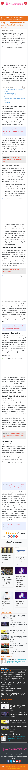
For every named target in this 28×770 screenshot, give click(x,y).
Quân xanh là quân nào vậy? (20, 602)
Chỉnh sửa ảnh (7, 102)
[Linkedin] (14, 761)
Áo (4, 30)
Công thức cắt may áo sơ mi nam (6, 603)
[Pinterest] (20, 761)
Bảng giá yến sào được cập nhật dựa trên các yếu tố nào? (18, 644)
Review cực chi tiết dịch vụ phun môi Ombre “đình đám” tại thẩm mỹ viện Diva (18, 638)
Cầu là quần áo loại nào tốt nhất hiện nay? (20, 559)
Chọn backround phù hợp (10, 93)
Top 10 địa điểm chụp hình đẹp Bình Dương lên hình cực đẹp (18, 650)
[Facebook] (8, 761)
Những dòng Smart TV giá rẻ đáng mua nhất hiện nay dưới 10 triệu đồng (18, 624)
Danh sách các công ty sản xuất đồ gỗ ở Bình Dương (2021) (6, 580)
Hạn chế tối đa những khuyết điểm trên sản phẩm (14, 99)
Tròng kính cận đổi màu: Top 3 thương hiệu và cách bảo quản (18, 631)
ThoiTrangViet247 (6, 17)
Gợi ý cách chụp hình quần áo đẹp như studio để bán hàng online (13, 131)
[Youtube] (17, 761)
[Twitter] (11, 761)
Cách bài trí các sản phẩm (10, 95)
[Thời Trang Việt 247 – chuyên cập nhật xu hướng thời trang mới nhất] (14, 3)
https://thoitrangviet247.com (15, 524)
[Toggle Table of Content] (23, 87)
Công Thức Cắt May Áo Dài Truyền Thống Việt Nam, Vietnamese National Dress (20, 581)
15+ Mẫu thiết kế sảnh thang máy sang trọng (6, 557)
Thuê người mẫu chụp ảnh (10, 96)
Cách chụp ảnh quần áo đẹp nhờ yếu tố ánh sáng (13, 90)
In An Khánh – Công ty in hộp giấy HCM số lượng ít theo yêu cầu (18, 616)
